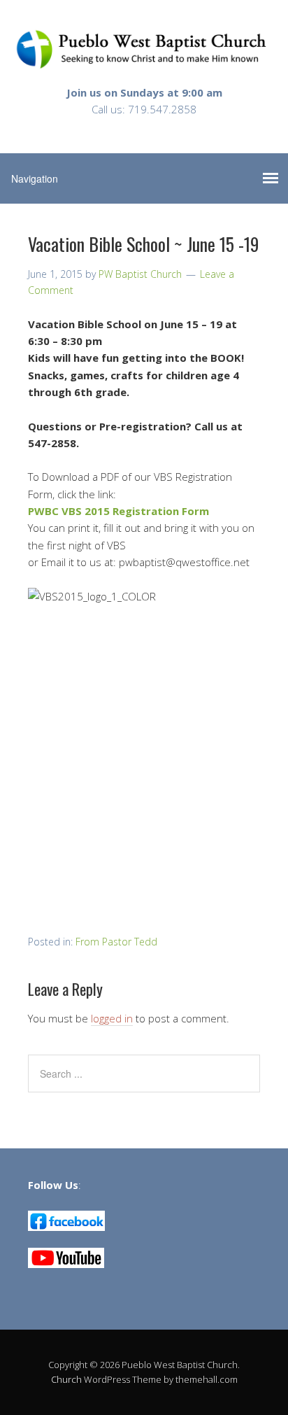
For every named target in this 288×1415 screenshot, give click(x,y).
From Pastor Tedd (116, 941)
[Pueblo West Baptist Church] (144, 57)
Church (66, 1379)
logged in (112, 1018)
